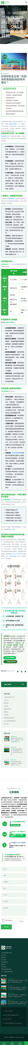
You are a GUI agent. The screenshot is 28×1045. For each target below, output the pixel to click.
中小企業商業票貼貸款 (10, 721)
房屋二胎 (18, 642)
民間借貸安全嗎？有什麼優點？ (15, 92)
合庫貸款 (6, 636)
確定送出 (6, 927)
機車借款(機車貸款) (9, 718)
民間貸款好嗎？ (10, 98)
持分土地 (8, 647)
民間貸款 (11, 198)
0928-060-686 (16, 553)
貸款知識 (9, 13)
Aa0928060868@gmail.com (12, 1015)
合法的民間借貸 (16, 453)
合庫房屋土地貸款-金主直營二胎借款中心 (17, 846)
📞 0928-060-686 (10, 661)
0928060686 (12, 556)
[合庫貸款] (7, 947)
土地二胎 (6, 700)
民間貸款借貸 (6, 73)
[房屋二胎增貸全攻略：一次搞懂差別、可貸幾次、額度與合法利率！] (6, 762)
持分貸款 (6, 706)
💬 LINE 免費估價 (9, 657)
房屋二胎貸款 (13, 124)
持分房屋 (9, 645)
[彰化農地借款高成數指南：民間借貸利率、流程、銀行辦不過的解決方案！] (6, 749)
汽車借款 (6, 715)
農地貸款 (15, 645)
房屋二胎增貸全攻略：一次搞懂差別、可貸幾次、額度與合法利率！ (17, 763)
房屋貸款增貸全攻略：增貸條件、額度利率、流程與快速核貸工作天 (17, 740)
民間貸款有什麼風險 (12, 100)
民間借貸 (3, 136)
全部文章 (6, 724)
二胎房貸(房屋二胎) (9, 697)
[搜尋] (23, 684)
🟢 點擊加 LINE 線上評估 (17, 835)
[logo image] (5, 2)
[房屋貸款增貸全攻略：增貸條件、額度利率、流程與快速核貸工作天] (6, 738)
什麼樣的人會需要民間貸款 (14, 95)
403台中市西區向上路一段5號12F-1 (13, 1023)
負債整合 (6, 712)
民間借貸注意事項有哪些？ (14, 103)
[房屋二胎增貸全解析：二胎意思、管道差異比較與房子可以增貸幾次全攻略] (3, 1002)
